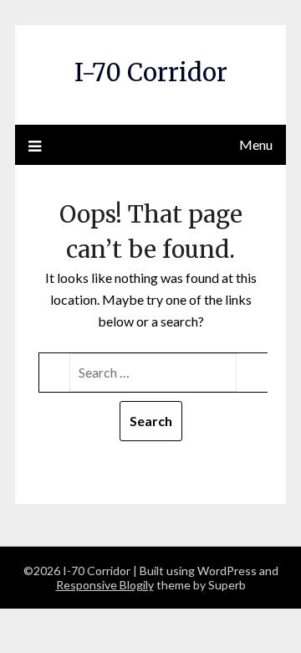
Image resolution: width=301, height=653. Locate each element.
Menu (256, 144)
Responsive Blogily (105, 585)
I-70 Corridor (150, 72)
